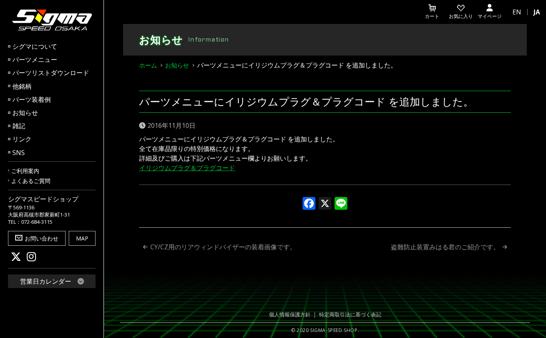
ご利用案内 (25, 171)
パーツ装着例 (31, 99)
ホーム (148, 65)
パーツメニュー (34, 59)
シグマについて (34, 46)
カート (432, 16)
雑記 (18, 125)
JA (537, 12)
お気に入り (461, 16)
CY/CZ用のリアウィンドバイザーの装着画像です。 (223, 247)
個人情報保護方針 (290, 314)
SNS (18, 152)
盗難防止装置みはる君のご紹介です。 (445, 247)
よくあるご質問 (30, 181)
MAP (82, 238)
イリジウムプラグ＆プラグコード (187, 167)
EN (516, 12)
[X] (325, 204)
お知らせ (25, 112)
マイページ (490, 16)
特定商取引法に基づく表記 (350, 314)
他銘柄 (22, 86)
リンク (22, 139)
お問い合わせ (41, 238)
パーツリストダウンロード (50, 72)
